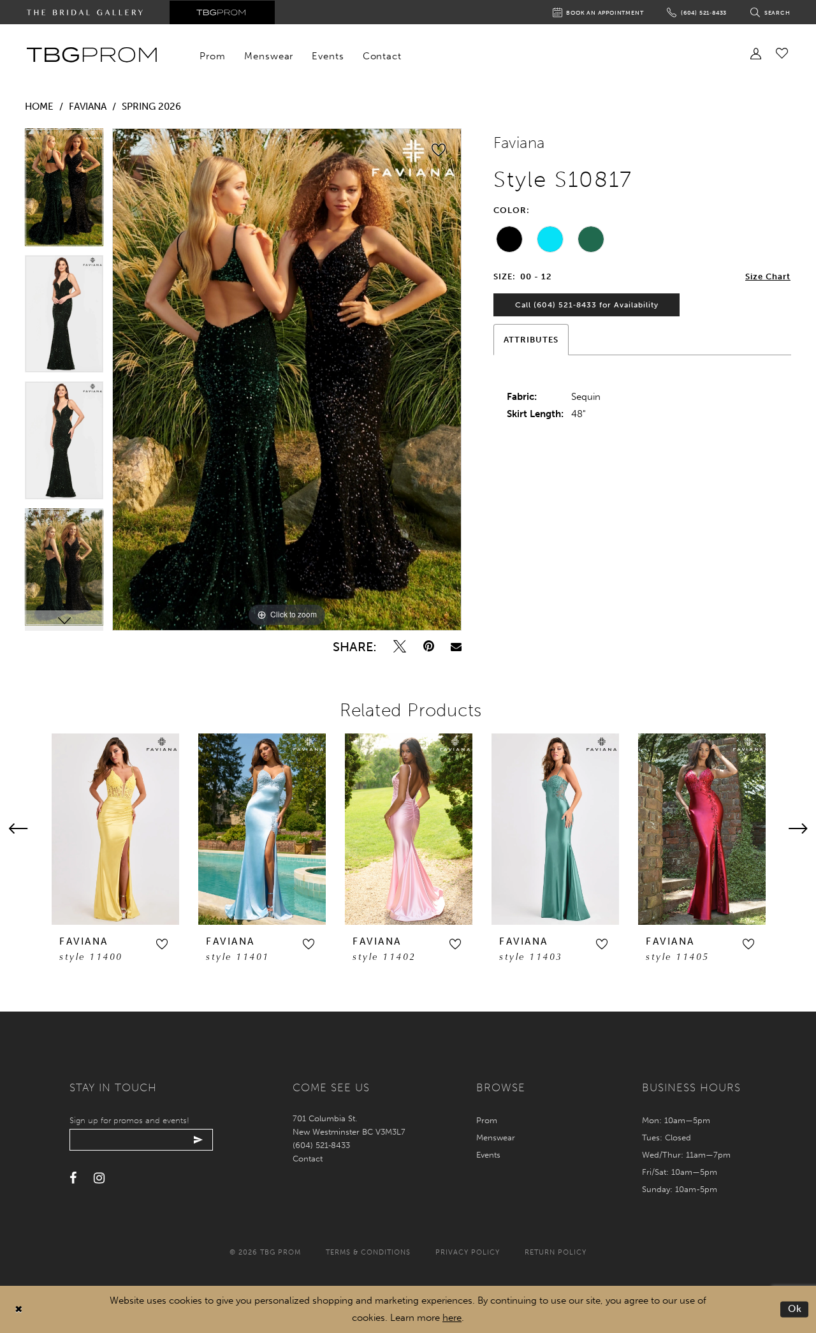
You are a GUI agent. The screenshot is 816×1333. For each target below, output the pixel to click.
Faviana (87, 106)
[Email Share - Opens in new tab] (456, 646)
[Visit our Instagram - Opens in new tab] (99, 1178)
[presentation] (115, 829)
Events (488, 1155)
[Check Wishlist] (782, 53)
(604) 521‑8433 (321, 1145)
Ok (795, 1309)
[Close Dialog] (19, 1310)
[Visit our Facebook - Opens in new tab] (72, 1178)
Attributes (531, 339)
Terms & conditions (368, 1252)
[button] (161, 944)
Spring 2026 (151, 106)
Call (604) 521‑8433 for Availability (587, 304)
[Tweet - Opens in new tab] (399, 646)
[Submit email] (198, 1140)
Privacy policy (467, 1252)
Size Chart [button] (767, 276)
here (452, 1317)
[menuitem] (213, 56)
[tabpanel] (64, 191)
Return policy (555, 1252)
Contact (308, 1158)
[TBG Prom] (91, 55)
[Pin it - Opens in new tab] (428, 646)
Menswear (495, 1137)
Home (39, 106)
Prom (486, 1120)
